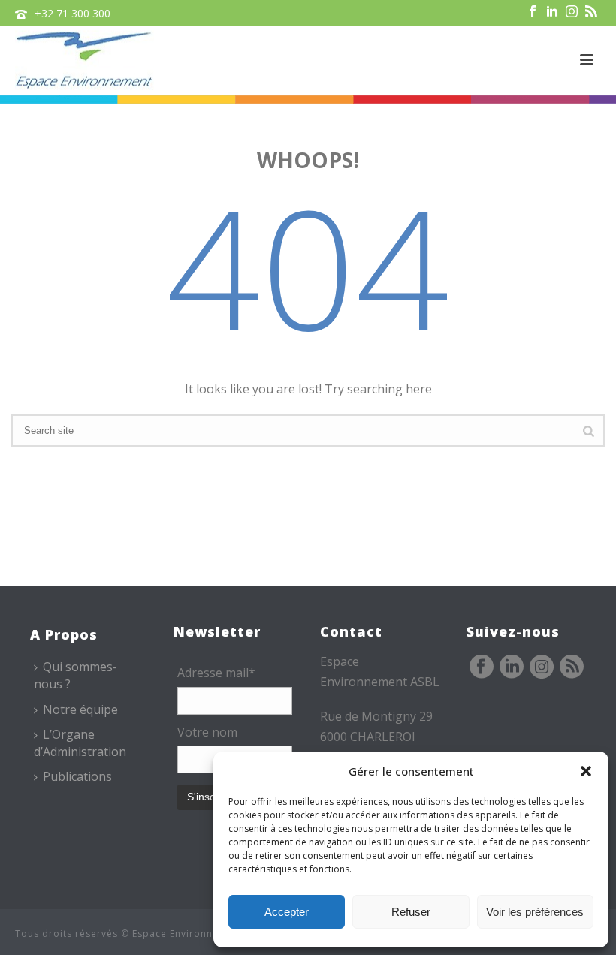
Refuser (410, 911)
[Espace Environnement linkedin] (512, 667)
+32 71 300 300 (72, 13)
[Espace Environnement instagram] (542, 667)
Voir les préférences (535, 911)
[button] (585, 771)
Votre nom (207, 732)
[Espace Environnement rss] (572, 667)
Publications (77, 776)
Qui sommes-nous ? (75, 675)
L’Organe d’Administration (80, 743)
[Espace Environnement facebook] (482, 667)
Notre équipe (80, 709)
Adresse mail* (216, 672)
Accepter (286, 911)
